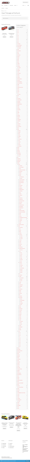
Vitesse (20, 221)
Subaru (18, 388)
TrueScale (20, 220)
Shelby (20, 315)
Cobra (18, 71)
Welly (20, 223)
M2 (19, 196)
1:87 (19, 346)
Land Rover (20, 286)
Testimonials (11, 5)
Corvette (18, 77)
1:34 (17, 38)
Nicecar (21, 178)
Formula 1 (20, 262)
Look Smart (18, 123)
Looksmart (20, 195)
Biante (18, 57)
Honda (21, 301)
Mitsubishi (18, 161)
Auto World (20, 171)
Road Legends (21, 206)
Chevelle (19, 67)
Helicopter (18, 101)
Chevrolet (18, 66)
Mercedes (18, 151)
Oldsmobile (20, 308)
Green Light (18, 98)
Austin (18, 53)
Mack (21, 322)
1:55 (19, 343)
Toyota (20, 318)
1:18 (17, 32)
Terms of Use (4, 444)
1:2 (19, 336)
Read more (4, 428)
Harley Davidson (22, 300)
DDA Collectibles (21, 181)
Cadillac (18, 63)
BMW (18, 59)
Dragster (19, 136)
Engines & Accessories (20, 87)
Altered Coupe (19, 46)
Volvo (20, 328)
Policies (3, 447)
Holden (18, 105)
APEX (18, 49)
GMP (18, 95)
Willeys (20, 329)
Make (18, 129)
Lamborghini (19, 119)
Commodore (19, 73)
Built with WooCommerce (8, 457)
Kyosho (20, 193)
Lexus (19, 140)
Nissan (20, 307)
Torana (21, 280)
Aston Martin (19, 50)
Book (18, 60)
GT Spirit (20, 186)
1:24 (17, 35)
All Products (5, 5)
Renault (21, 272)
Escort (18, 88)
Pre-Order (18, 367)
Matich (18, 147)
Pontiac (20, 311)
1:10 (17, 29)
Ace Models (18, 43)
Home (2, 5)
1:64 (17, 42)
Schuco (20, 209)
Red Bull (21, 270)
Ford (20, 251)
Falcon (21, 256)
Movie (18, 353)
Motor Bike (20, 297)
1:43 (17, 39)
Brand (19, 164)
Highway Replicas (21, 189)
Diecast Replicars (19, 81)
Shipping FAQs (4, 443)
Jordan (21, 266)
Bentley (19, 130)
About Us (7, 8)
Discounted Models (20, 387)
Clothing (18, 70)
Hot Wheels (18, 109)
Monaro (21, 279)
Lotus (19, 143)
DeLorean (18, 80)
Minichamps (19, 158)
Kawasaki (18, 115)
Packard (19, 144)
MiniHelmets (19, 160)
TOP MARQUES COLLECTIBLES (23, 217)
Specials (18, 385)
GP (19, 273)
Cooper (18, 74)
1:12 (17, 31)
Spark (20, 214)
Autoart (18, 56)
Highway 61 (18, 102)
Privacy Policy (4, 446)
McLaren (18, 150)
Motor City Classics (21, 200)
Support (15, 5)
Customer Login (12, 447)
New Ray (20, 203)
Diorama (21, 249)
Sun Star (20, 216)
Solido (20, 213)
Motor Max (20, 202)
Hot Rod (18, 108)
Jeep (20, 283)
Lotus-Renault (19, 126)
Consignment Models (21, 224)
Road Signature (21, 207)
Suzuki (21, 304)
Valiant (20, 325)
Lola (18, 122)
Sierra (18, 381)
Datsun (20, 242)
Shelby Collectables (21, 210)
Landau (21, 258)
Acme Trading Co (19, 45)
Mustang (21, 259)
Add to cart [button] (25, 428)
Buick (19, 133)
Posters (18, 366)
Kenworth (18, 116)
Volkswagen (18, 405)
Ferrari (18, 91)
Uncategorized (19, 399)
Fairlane (19, 94)
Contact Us (3, 8)
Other (18, 360)
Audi (18, 52)
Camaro (18, 64)
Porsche (18, 364)
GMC (19, 137)
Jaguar (18, 112)
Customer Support (12, 446)
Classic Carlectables (21, 179)
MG (17, 157)
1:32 (17, 36)
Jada (20, 192)
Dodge (18, 84)
